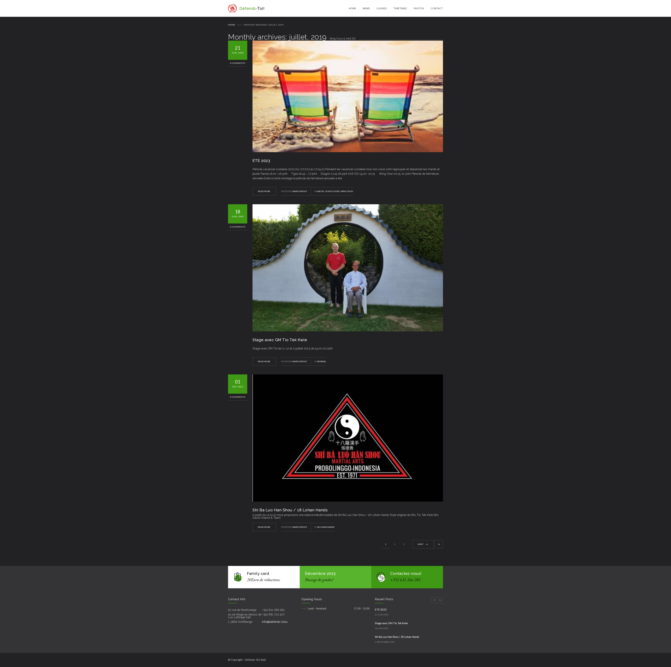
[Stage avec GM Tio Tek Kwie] (347, 267)
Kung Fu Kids (333, 191)
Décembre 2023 (320, 573)
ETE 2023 (261, 160)
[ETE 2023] (347, 96)
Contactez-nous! (406, 573)
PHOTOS (419, 8)
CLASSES (381, 8)
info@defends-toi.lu (274, 621)
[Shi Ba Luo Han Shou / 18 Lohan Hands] (347, 438)
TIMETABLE (400, 8)
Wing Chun (347, 191)
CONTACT (437, 8)
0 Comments (237, 63)
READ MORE (264, 191)
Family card (258, 573)
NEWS (366, 8)
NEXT (421, 544)
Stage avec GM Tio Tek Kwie (279, 340)
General (321, 361)
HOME (352, 8)
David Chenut (299, 191)
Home (231, 24)
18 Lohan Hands (325, 527)
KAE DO (321, 191)
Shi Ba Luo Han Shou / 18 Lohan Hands (290, 510)
